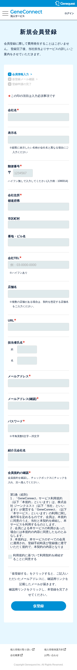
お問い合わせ (51, 655)
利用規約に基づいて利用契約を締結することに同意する (38, 557)
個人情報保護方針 (53, 649)
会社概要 (15, 655)
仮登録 (38, 606)
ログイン (69, 13)
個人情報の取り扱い (21, 649)
